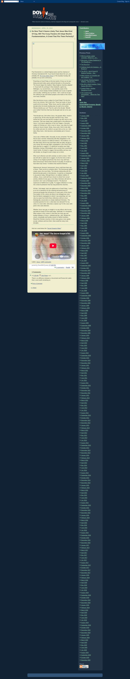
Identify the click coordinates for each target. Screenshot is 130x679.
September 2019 (86, 625)
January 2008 (85, 275)
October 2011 (85, 388)
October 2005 (85, 208)
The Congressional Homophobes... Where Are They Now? (90, 94)
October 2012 (85, 418)
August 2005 (85, 203)
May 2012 (84, 405)
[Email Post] (72, 267)
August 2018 (85, 592)
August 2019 (85, 622)
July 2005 (84, 200)
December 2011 (85, 393)
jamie (87, 31)
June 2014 (84, 468)
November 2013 (85, 450)
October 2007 (85, 268)
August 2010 (85, 353)
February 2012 (85, 398)
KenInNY (88, 37)
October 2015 (85, 508)
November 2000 (85, 131)
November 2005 (85, 210)
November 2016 (85, 540)
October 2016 (85, 538)
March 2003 (84, 163)
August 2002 (85, 153)
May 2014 (84, 465)
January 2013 (85, 425)
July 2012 (84, 410)
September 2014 (86, 475)
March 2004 (84, 188)
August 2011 (84, 383)
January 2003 (85, 158)
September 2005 (86, 205)
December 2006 (85, 243)
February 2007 (85, 248)
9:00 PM (53, 265)
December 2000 (85, 133)
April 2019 (84, 612)
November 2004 (85, 190)
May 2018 (84, 585)
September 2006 (86, 235)
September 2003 (86, 178)
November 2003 (85, 183)
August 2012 (85, 413)
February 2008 (85, 278)
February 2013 (85, 428)
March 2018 (84, 580)
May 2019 (84, 615)
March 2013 (84, 430)
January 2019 (85, 605)
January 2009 (85, 305)
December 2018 (85, 602)
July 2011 (84, 380)
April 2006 (84, 223)
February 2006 (85, 218)
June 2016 (84, 528)
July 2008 (84, 290)
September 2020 (86, 655)
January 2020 (85, 635)
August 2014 (85, 473)
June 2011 (84, 378)
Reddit (68, 267)
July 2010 (84, 350)
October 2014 (85, 478)
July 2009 (84, 320)
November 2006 (85, 240)
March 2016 (84, 520)
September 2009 (86, 325)
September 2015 (86, 505)
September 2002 (86, 155)
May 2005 (84, 195)
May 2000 (84, 118)
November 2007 (85, 270)
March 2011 (84, 370)
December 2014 (85, 483)
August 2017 (85, 562)
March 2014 (84, 460)
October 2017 (85, 567)
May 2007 (84, 255)
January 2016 (85, 515)
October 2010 (85, 358)
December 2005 (85, 213)
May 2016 (84, 525)
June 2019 (84, 617)
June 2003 (84, 170)
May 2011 (84, 375)
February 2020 (85, 637)
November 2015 (85, 510)
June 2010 (84, 348)
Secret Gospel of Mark (54, 228)
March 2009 (84, 310)
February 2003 (85, 160)
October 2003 (85, 180)
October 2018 (85, 597)
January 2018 (85, 575)
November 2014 (85, 480)
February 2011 (85, 368)
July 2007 (84, 260)
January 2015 (85, 485)
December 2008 (85, 303)
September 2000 (86, 125)
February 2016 (85, 517)
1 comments (60, 267)
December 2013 (85, 453)
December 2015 (85, 513)
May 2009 (84, 315)
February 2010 (85, 338)
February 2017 (85, 547)
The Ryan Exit (85, 64)
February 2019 (85, 607)
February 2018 (85, 577)
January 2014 (85, 455)
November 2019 (85, 630)
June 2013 (84, 438)
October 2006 (85, 238)
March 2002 (84, 140)
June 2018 (84, 587)
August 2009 (85, 323)
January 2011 (85, 365)
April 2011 (84, 373)
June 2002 (84, 148)
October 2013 (85, 448)
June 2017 (84, 557)
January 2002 (85, 136)
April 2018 (84, 582)
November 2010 (85, 360)
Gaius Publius (89, 33)
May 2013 (84, 435)
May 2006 (84, 225)
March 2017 (84, 550)
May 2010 (84, 345)
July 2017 (84, 560)
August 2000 (85, 123)
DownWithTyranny (91, 35)
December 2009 (85, 333)
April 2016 (84, 523)
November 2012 (85, 420)
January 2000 (85, 116)
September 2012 (86, 415)
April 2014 (84, 463)
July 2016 (84, 530)
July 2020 (84, 650)
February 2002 (85, 138)
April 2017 (84, 553)
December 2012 (85, 423)
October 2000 (85, 128)
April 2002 (84, 143)
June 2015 (84, 498)
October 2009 (85, 328)
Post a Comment (37, 283)
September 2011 (86, 385)
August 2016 (85, 532)
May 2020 (84, 645)
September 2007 (86, 265)
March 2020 (84, 640)
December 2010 (85, 363)
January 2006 (85, 215)
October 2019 (85, 627)
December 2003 (85, 185)
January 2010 (85, 335)
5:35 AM (36, 275)
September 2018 (86, 595)
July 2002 (84, 150)
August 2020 (85, 652)
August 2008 (85, 293)
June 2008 (84, 288)
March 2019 (84, 610)
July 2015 (84, 500)
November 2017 (85, 570)
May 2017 (84, 555)
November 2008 (85, 300)
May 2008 (84, 285)
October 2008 (85, 298)
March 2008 (84, 280)
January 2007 (85, 245)
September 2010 (86, 355)
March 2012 (84, 400)
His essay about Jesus (46, 76)
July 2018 (84, 590)
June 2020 (84, 647)
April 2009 (84, 313)
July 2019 (84, 620)
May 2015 (84, 495)
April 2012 (84, 403)
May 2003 (84, 168)
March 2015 (84, 490)
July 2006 (84, 230)
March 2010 (84, 340)
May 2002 (84, 146)
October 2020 (85, 657)
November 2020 (85, 660)
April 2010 (84, 343)
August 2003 (85, 175)
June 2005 (84, 198)
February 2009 (85, 308)
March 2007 (84, 250)
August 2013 (85, 443)
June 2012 (84, 408)
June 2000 (84, 121)
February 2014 (85, 458)
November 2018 (85, 600)
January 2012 (85, 395)
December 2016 (85, 543)
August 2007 (85, 263)
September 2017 (86, 565)
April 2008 (84, 283)
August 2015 (85, 503)
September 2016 (86, 535)
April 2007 (84, 253)
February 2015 (85, 488)
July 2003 (84, 173)
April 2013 (84, 433)
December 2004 (85, 193)
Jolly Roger (44, 275)
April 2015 (84, 493)
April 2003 (84, 165)
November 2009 (85, 330)
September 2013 (86, 445)
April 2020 (84, 642)
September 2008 (86, 295)
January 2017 (85, 545)
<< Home (33, 288)
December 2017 (85, 572)
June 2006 (84, 228)
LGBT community (46, 262)
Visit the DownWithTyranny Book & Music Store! (90, 104)
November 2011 (85, 390)
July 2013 (84, 440)
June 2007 (84, 258)
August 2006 (85, 233)
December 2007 (85, 273)
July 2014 (84, 470)
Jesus (38, 262)
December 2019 (85, 632)
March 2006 (84, 220)
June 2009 (84, 318)
